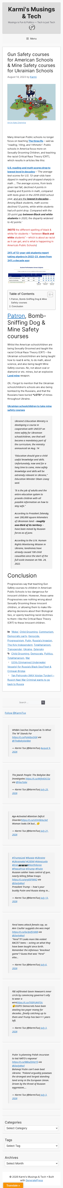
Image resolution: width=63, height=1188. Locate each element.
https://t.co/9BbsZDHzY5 (25, 1061)
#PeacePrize (18, 868)
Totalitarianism (42, 644)
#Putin (39, 868)
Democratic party (17, 636)
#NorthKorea (35, 864)
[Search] (43, 702)
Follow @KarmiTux (15, 712)
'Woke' (14, 631)
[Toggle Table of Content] (48, 294)
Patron (16, 315)
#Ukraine (40, 857)
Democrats (37, 653)
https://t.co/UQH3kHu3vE (34, 820)
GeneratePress (34, 1180)
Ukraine (27, 649)
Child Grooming (29, 631)
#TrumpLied (18, 857)
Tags (8, 1140)
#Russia (30, 857)
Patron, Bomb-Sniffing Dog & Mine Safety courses (29, 301)
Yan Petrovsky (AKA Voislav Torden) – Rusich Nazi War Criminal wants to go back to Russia (30, 680)
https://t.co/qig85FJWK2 (24, 879)
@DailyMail (18, 883)
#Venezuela (41, 861)
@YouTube (21, 782)
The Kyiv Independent (19, 644)
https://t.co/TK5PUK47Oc (30, 1002)
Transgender (14, 649)
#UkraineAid (19, 861)
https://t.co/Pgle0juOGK (24, 737)
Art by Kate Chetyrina (16, 122)
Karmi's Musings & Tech (31, 13)
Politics (48, 653)
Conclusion (17, 306)
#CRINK (30, 861)
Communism (46, 631)
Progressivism (15, 640)
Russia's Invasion (42, 640)
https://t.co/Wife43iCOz (38, 778)
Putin (28, 640)
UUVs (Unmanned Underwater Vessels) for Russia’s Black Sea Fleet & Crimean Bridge (29, 667)
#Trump (30, 868)
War (28, 657)
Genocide (33, 636)
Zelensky (38, 649)
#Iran (15, 864)
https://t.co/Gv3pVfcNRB (25, 931)
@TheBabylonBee (21, 740)
